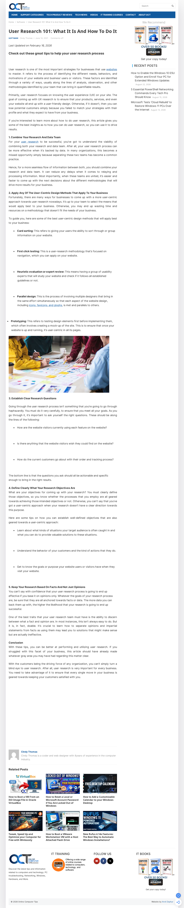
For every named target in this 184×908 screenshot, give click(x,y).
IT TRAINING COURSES (112, 15)
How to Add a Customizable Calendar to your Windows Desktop (99, 799)
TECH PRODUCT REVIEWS (59, 15)
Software (21, 22)
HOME (15, 15)
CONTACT (131, 15)
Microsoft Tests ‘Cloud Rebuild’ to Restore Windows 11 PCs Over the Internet (151, 106)
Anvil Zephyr (167, 902)
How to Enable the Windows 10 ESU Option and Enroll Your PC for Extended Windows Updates (153, 76)
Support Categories (32, 15)
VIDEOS (94, 15)
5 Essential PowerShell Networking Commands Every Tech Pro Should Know (152, 93)
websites (111, 69)
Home (11, 22)
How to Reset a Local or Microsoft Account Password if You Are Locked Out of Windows (62, 801)
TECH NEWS (81, 15)
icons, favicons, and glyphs (45, 305)
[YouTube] (97, 861)
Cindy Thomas (26, 38)
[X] (110, 861)
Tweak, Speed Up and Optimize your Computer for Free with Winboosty (25, 837)
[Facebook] (103, 861)
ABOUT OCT (145, 15)
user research (30, 141)
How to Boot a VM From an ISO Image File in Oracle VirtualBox (24, 799)
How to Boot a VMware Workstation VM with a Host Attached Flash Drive (62, 837)
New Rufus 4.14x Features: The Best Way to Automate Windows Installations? (98, 837)
